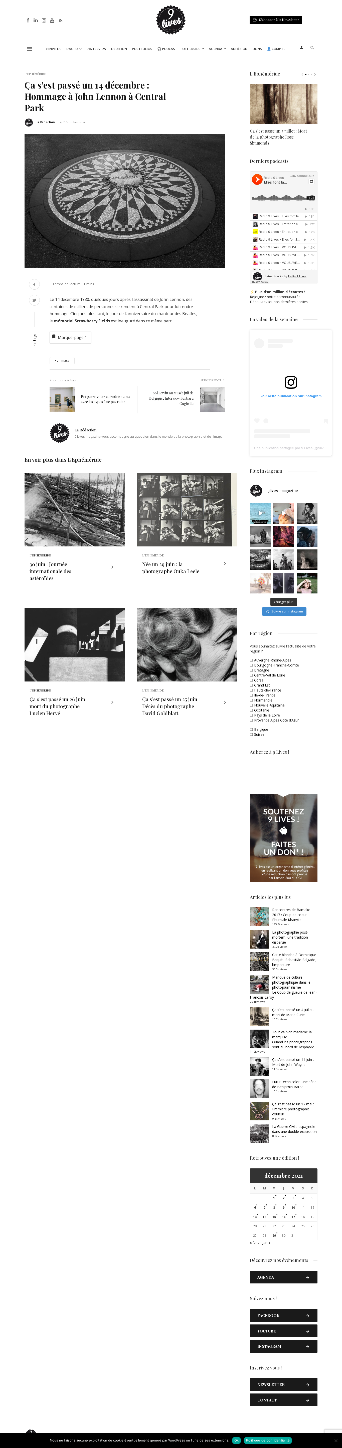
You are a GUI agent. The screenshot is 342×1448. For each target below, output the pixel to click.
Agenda (215, 49)
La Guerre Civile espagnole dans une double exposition (294, 1129)
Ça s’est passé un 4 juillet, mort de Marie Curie (293, 1012)
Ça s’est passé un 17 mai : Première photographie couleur (293, 1109)
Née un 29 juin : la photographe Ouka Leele (170, 567)
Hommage (62, 360)
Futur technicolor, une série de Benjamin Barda (294, 1084)
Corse (259, 680)
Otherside (191, 49)
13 (255, 1217)
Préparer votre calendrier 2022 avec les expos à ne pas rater (105, 399)
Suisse (259, 734)
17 (293, 1217)
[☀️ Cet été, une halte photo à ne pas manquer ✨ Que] (307, 513)
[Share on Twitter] (34, 301)
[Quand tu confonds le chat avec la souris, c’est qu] (283, 513)
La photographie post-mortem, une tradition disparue (290, 937)
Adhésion (239, 49)
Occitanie (261, 710)
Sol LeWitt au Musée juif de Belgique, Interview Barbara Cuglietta (171, 398)
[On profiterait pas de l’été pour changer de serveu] (260, 513)
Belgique (261, 729)
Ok (236, 1440)
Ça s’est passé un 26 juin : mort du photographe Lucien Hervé (59, 706)
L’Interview (96, 49)
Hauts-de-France (267, 690)
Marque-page (72, 337)
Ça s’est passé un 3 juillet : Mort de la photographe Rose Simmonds (278, 137)
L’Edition (119, 49)
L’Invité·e (53, 49)
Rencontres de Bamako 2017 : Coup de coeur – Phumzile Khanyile (291, 914)
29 (274, 1235)
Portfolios (142, 49)
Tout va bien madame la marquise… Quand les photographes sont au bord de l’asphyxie (293, 1039)
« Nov (254, 1242)
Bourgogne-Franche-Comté (276, 665)
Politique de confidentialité (268, 1440)
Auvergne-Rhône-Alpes (272, 660)
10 (293, 1207)
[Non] (335, 1440)
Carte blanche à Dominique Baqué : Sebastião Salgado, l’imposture (294, 959)
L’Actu (72, 49)
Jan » (266, 1242)
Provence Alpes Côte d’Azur (276, 720)
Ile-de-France (264, 695)
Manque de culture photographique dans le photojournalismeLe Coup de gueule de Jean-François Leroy (283, 987)
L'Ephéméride (35, 74)
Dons (257, 49)
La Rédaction (45, 122)
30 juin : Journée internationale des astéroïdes (50, 571)
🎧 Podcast (167, 49)
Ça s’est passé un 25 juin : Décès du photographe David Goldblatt (171, 706)
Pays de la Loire (267, 715)
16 (283, 1217)
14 (264, 1217)
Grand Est (262, 685)
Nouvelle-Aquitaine (269, 705)
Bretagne (261, 670)
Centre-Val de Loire (269, 675)
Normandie (263, 700)
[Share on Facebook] (34, 285)
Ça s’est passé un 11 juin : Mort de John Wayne (293, 1062)
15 (274, 1217)
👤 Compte (276, 49)
